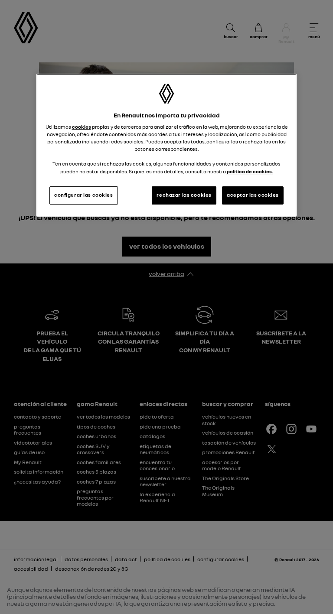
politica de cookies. (250, 172)
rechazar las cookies (184, 195)
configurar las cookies (83, 195)
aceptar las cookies (253, 195)
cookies (81, 127)
